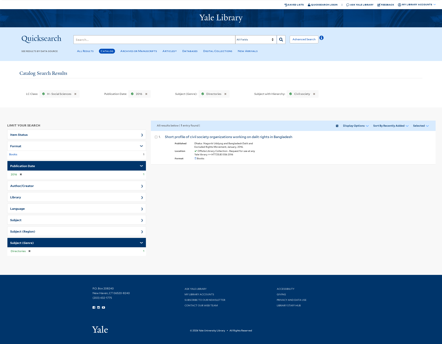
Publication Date (22, 166)
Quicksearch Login (324, 4)
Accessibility (285, 289)
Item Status (19, 134)
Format (15, 146)
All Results (85, 51)
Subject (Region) (22, 231)
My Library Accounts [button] (417, 4)
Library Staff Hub (289, 305)
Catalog (107, 51)
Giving (281, 294)
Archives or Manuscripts (138, 51)
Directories (214, 94)
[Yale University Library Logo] (221, 18)
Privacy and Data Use (291, 300)
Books (13, 154)
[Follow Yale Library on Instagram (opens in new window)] (98, 307)
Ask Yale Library (361, 4)
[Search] (281, 39)
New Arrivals (248, 51)
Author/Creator (22, 185)
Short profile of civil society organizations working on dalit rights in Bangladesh (228, 137)
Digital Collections (217, 51)
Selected (419, 125)
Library (15, 197)
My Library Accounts (199, 294)
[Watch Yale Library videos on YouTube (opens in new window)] (103, 307)
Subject (15, 220)
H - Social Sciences (59, 94)
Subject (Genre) (22, 243)
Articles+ (169, 51)
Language (17, 208)
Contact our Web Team (201, 305)
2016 (139, 94)
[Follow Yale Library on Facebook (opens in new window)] (94, 307)
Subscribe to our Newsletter (205, 300)
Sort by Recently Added (389, 125)
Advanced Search (304, 39)
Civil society (302, 94)
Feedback (387, 4)
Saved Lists (295, 4)
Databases (190, 51)
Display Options (354, 125)
